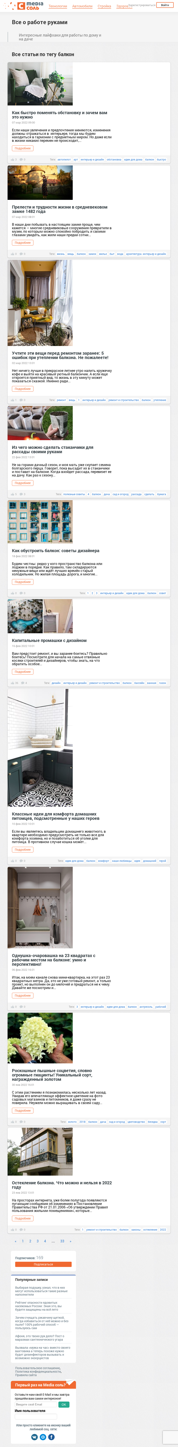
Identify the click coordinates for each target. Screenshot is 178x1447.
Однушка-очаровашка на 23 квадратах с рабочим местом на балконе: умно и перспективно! (53, 959)
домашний (149, 860)
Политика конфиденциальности (38, 1371)
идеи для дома (133, 159)
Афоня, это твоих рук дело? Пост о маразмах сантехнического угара (39, 1338)
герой (162, 860)
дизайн (56, 683)
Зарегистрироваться (141, 5)
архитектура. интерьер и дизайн (146, 254)
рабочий (160, 1006)
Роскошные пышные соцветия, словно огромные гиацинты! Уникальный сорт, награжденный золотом (52, 1074)
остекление (150, 1229)
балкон (149, 159)
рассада (136, 494)
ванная (151, 683)
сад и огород (121, 494)
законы (135, 1229)
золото (72, 1121)
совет (162, 593)
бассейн (139, 683)
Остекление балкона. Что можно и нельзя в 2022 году (62, 1184)
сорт (163, 1121)
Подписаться (43, 1264)
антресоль (146, 1006)
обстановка (114, 159)
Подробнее (23, 148)
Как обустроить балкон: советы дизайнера (55, 550)
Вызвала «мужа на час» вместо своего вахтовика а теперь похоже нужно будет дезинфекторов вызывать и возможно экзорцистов (42, 1352)
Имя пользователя (30, 1411)
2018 (82, 1121)
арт (76, 159)
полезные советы (74, 494)
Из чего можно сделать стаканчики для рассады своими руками (52, 449)
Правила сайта (26, 1375)
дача (107, 494)
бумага (161, 494)
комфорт (103, 860)
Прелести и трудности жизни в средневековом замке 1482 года (59, 209)
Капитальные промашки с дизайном (49, 640)
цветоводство (136, 1121)
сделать (149, 494)
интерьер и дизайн (92, 159)
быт (112, 254)
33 (62, 1241)
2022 (163, 1229)
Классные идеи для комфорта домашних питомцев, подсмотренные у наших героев (55, 816)
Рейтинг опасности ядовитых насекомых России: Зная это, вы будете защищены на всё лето (38, 1306)
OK (64, 1404)
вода (120, 254)
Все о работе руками (40, 22)
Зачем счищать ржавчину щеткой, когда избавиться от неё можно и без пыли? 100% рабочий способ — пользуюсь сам (41, 1322)
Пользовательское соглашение (37, 1368)
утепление (159, 400)
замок (92, 254)
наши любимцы (122, 860)
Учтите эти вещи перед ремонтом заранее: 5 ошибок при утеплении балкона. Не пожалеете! (60, 355)
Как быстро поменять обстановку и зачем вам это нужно (59, 114)
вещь (71, 254)
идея (137, 860)
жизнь (61, 254)
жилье (103, 254)
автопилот (64, 159)
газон (162, 683)
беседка (153, 1121)
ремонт (61, 400)
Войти (165, 5)
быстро (161, 159)
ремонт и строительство (124, 400)
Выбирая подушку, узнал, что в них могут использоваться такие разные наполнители (41, 1291)
